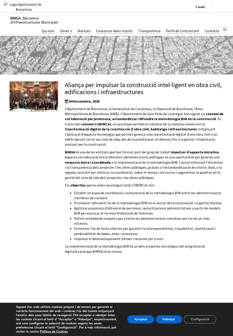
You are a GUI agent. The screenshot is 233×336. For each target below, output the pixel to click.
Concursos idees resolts (114, 30)
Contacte (212, 30)
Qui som (48, 30)
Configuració (200, 319)
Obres (65, 30)
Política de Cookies (54, 331)
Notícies (84, 30)
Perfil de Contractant (182, 30)
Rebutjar (169, 319)
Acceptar (140, 319)
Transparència (149, 30)
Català (200, 7)
